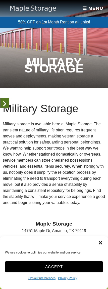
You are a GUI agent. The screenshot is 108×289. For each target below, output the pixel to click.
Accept (54, 267)
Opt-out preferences (42, 278)
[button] (100, 242)
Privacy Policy (67, 278)
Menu (95, 8)
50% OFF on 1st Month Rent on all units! (54, 22)
